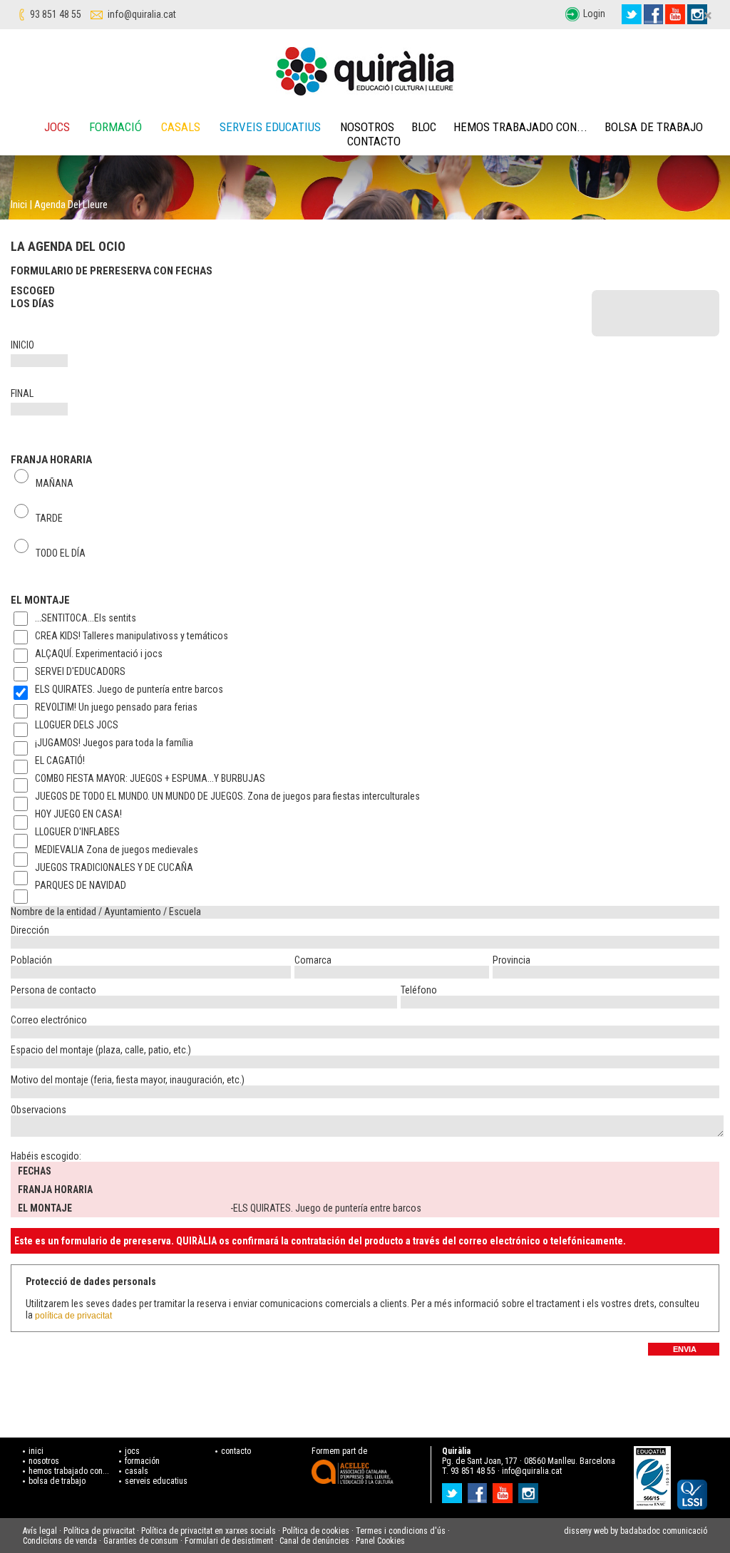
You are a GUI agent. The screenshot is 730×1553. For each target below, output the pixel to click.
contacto (236, 1451)
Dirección (30, 930)
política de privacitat (73, 1316)
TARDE (49, 516)
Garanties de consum (140, 1541)
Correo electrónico (49, 1020)
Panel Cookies (380, 1541)
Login (594, 13)
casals (136, 1471)
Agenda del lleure (71, 204)
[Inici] (365, 71)
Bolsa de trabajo (654, 127)
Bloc (423, 127)
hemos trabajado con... (69, 1471)
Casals (180, 127)
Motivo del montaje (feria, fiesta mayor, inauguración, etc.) (128, 1079)
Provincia (511, 960)
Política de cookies (315, 1531)
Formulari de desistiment (229, 1541)
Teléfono (419, 990)
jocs (132, 1451)
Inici (19, 204)
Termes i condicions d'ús (401, 1531)
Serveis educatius (270, 127)
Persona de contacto (53, 990)
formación (142, 1461)
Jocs (57, 127)
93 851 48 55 (55, 14)
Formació (115, 127)
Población (31, 960)
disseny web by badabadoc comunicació (635, 1531)
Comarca (312, 960)
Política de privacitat (99, 1531)
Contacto (374, 141)
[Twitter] (632, 14)
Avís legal (40, 1531)
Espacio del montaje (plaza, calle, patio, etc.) (101, 1050)
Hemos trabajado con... (520, 127)
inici (36, 1451)
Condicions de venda (60, 1541)
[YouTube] (675, 14)
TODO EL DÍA (61, 551)
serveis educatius (156, 1481)
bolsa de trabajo (57, 1481)
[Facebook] (653, 14)
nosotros (44, 1461)
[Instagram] (530, 1489)
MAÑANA (54, 482)
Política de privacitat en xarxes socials (208, 1531)
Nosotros (367, 127)
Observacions (38, 1109)
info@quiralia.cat (142, 14)
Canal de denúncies (314, 1541)
